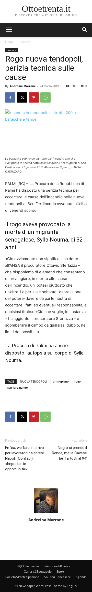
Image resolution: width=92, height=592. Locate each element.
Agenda (81, 577)
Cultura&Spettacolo (38, 571)
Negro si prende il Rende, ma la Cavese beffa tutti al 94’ (69, 453)
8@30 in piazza (28, 566)
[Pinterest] (34, 97)
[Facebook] (10, 97)
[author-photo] (46, 513)
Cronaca (25, 42)
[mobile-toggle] (9, 30)
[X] (22, 97)
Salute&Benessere (57, 577)
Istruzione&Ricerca (57, 566)
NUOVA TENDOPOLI (33, 381)
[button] (85, 30)
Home (9, 42)
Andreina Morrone (23, 86)
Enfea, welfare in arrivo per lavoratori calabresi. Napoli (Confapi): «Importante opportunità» (24, 458)
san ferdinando (17, 387)
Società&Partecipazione (22, 577)
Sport (60, 571)
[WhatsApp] (45, 97)
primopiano (61, 381)
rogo (77, 381)
